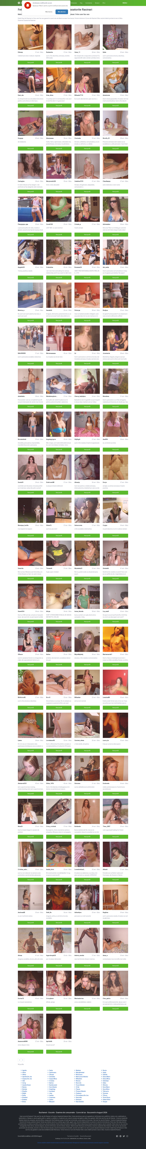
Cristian (51, 1081)
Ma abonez (62, 12)
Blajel (24, 1093)
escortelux (62, 1142)
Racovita (79, 1097)
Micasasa (79, 1074)
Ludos (51, 1099)
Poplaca (78, 1093)
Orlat (77, 1087)
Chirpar (51, 1074)
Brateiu (24, 1099)
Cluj (81, 3)
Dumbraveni (53, 1085)
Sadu (104, 1072)
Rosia (104, 1070)
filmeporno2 (76, 1142)
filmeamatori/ (69, 1142)
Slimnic (105, 1085)
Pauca (78, 1089)
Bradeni (25, 1097)
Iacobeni (52, 1091)
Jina (50, 1093)
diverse (39, 1142)
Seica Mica (106, 1079)
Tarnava (105, 1093)
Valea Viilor (106, 1099)
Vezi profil (30, 62)
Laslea (51, 1095)
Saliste (104, 1074)
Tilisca (104, 1095)
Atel (23, 1081)
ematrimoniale (55, 1142)
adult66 (44, 1142)
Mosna (78, 1081)
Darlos (51, 1083)
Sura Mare (106, 1087)
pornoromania (90, 1142)
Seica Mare (106, 1076)
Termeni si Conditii (73, 1136)
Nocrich (78, 1083)
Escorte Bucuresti (85, 1136)
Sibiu (104, 1083)
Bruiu (24, 1101)
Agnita (24, 1070)
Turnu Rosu (106, 1097)
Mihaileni (79, 1079)
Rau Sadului (80, 1101)
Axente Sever (26, 1085)
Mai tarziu (48, 12)
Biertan (24, 1089)
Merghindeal (80, 1072)
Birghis (24, 1091)
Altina (24, 1074)
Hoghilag (52, 1089)
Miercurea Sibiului (82, 1076)
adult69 (48, 1142)
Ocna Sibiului (80, 1085)
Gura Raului (53, 1087)
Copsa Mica (53, 1079)
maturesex (83, 1142)
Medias (78, 1070)
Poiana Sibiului (81, 1091)
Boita (24, 1095)
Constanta (88, 3)
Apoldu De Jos (27, 1076)
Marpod (51, 1101)
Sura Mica (105, 1089)
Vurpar (104, 1101)
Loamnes (52, 1097)
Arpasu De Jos (27, 1079)
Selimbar (105, 1081)
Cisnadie (52, 1076)
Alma (24, 1072)
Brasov (97, 3)
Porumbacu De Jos (82, 1095)
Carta (51, 1070)
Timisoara (73, 3)
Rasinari (78, 1099)
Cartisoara (52, 1072)
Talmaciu (105, 1091)
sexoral (96, 1142)
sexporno (100, 1142)
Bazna (24, 1087)
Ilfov (104, 3)
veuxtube (106, 1142)
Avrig (24, 1083)
